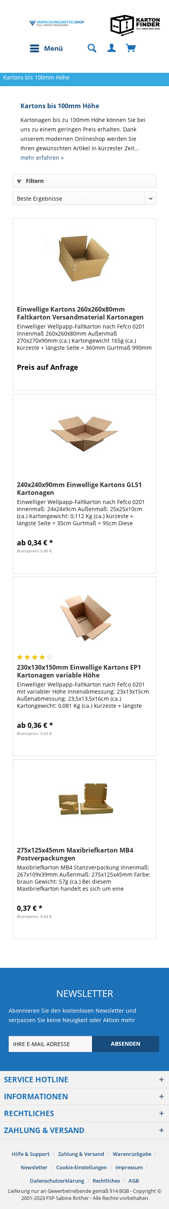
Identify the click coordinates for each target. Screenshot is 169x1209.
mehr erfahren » (42, 157)
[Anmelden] (112, 48)
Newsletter (34, 1167)
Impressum (129, 1167)
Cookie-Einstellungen (81, 1167)
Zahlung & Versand (81, 1153)
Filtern (34, 181)
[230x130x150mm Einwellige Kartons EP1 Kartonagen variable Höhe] (84, 616)
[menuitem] (46, 48)
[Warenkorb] (131, 48)
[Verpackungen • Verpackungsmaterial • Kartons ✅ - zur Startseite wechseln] (56, 23)
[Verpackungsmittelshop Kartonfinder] (135, 25)
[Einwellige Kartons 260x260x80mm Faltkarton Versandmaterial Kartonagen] (84, 258)
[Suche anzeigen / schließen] (88, 48)
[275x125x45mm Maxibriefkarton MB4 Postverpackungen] (84, 799)
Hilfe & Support (31, 1153)
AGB (134, 1180)
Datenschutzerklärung (57, 1180)
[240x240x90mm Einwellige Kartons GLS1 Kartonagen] (84, 433)
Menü (53, 48)
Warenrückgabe (132, 1153)
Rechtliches (106, 1180)
